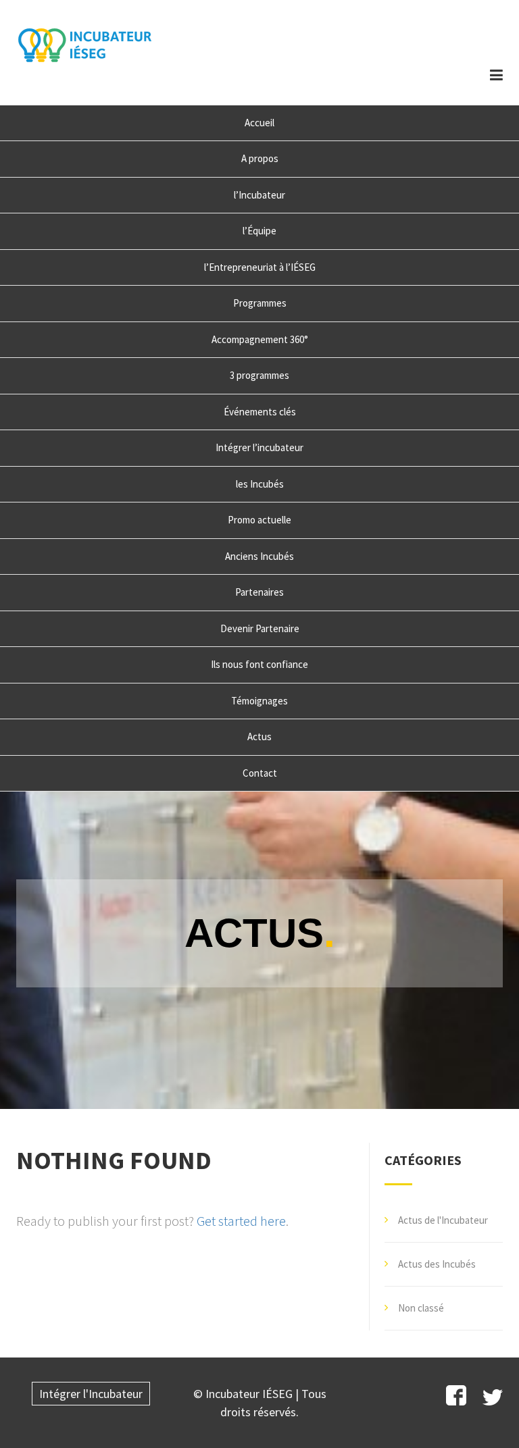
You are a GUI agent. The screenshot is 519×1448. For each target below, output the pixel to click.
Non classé (421, 1307)
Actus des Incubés (437, 1264)
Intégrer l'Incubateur (91, 1393)
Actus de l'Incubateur (443, 1220)
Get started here (241, 1221)
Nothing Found (114, 1160)
